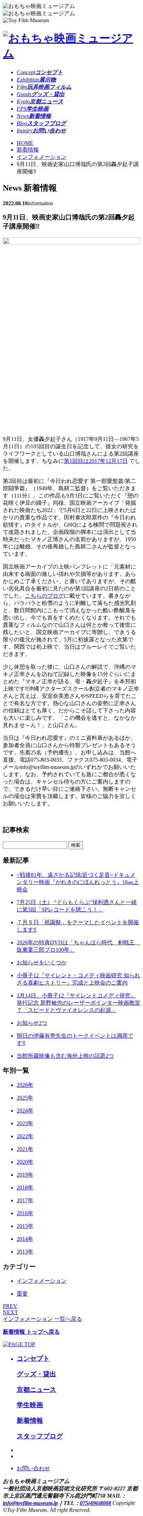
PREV (10, 1306)
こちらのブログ (44, 596)
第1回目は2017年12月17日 (96, 461)
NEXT (10, 1312)
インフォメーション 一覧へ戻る (42, 1319)
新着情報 (28, 150)
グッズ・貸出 (36, 1374)
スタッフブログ (40, 1436)
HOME (25, 143)
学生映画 (30, 1405)
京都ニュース (36, 1389)
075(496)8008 (95, 1503)
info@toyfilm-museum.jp (30, 1503)
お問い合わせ (33, 1468)
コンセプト (33, 1358)
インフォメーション (42, 157)
